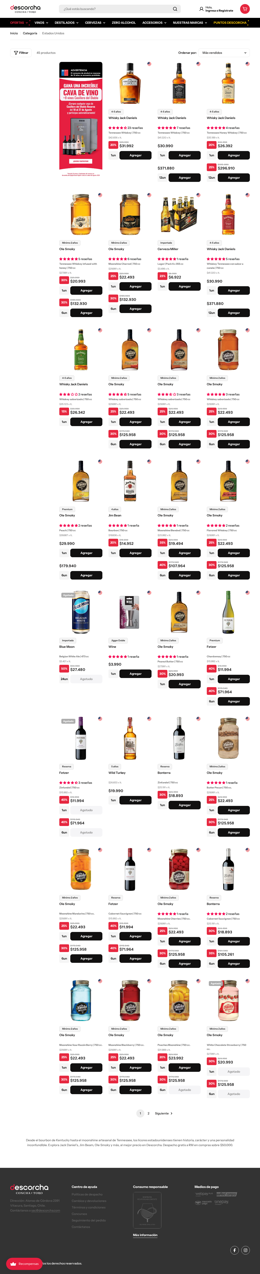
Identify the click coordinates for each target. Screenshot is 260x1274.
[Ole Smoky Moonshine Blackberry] (130, 1000)
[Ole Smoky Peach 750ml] (80, 481)
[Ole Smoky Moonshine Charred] (130, 214)
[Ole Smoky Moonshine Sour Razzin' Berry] (80, 1000)
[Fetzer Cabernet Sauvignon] (130, 869)
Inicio (14, 33)
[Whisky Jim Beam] (130, 481)
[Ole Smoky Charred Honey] (80, 214)
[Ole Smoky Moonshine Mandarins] (80, 869)
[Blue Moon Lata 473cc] (80, 612)
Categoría (30, 33)
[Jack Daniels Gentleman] (130, 83)
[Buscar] (175, 8)
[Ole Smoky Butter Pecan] (228, 738)
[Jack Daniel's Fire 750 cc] (228, 214)
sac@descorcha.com (45, 1210)
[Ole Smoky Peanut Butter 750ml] (179, 612)
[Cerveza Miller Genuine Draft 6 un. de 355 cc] (179, 214)
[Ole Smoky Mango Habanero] (130, 349)
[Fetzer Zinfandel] (80, 738)
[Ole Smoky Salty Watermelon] (228, 481)
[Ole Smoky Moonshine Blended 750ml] (179, 481)
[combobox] (120, 9)
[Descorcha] (80, 123)
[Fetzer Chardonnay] (228, 612)
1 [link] (140, 1113)
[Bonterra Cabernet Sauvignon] (228, 869)
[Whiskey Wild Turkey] (130, 738)
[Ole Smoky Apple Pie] (228, 349)
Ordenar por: (187, 53)
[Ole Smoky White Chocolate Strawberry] (228, 1000)
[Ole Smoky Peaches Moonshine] (179, 1000)
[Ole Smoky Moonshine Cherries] (179, 869)
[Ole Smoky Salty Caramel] (179, 349)
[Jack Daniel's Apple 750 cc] (80, 349)
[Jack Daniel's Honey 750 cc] (228, 83)
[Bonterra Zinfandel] (179, 738)
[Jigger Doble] (130, 612)
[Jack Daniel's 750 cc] (179, 83)
